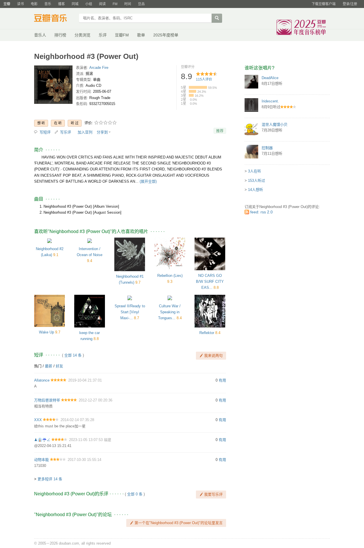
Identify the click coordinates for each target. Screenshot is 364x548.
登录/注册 (350, 4)
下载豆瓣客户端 (324, 4)
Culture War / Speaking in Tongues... (169, 312)
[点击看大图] (53, 86)
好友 (59, 366)
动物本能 (41, 460)
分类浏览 (82, 35)
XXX (38, 420)
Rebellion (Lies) (170, 275)
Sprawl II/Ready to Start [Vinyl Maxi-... (130, 312)
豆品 (141, 4)
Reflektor (206, 333)
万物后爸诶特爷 (47, 400)
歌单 (141, 35)
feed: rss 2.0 (261, 212)
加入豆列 (85, 132)
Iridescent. (270, 101)
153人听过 (256, 180)
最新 (48, 366)
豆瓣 (6, 4)
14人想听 (255, 190)
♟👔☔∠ (42, 440)
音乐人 (40, 35)
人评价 (204, 79)
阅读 (102, 4)
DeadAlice (270, 78)
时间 (127, 4)
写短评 (45, 132)
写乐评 (65, 132)
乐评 (103, 35)
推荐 (220, 131)
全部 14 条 (73, 355)
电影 (34, 4)
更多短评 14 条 (50, 479)
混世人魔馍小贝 (275, 124)
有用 (222, 380)
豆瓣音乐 (54, 19)
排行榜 (60, 35)
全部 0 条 (134, 494)
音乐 (47, 4)
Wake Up (46, 332)
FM (115, 4)
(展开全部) (148, 181)
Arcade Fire (98, 67)
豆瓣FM (122, 35)
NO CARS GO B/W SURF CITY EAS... (210, 281)
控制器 (267, 148)
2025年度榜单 (165, 35)
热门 (38, 366)
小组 (88, 4)
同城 (75, 4)
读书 (20, 4)
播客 (61, 4)
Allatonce (41, 380)
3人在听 (254, 171)
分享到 (102, 132)
